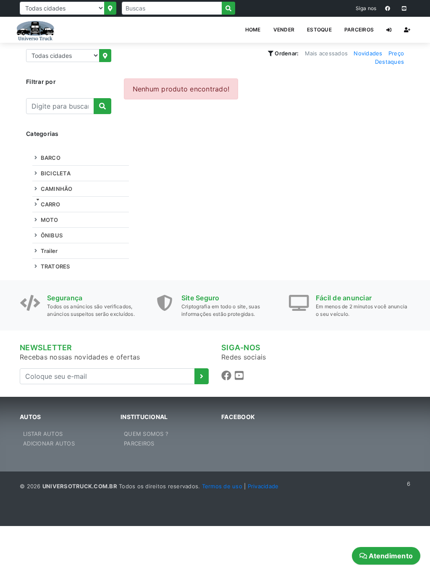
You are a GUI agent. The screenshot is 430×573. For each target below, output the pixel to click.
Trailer (48, 250)
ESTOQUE (319, 29)
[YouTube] (404, 8)
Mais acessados (326, 53)
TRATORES (54, 266)
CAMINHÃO (55, 188)
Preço (396, 53)
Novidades (368, 53)
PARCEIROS (359, 29)
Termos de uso (222, 486)
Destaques (389, 61)
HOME (253, 29)
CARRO (49, 204)
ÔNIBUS (51, 235)
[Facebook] (387, 8)
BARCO (49, 157)
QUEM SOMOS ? (146, 433)
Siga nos (366, 8)
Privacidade (263, 486)
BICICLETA (55, 173)
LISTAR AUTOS (43, 433)
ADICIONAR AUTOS (49, 443)
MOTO (48, 219)
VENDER (284, 29)
